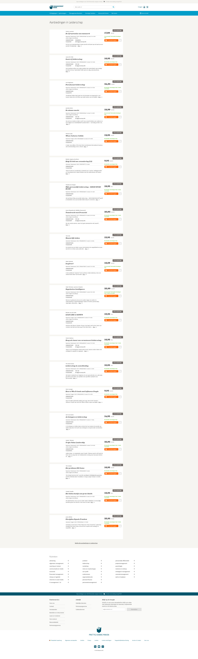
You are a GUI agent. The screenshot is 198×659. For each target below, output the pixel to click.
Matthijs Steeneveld (81, 210)
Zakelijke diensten (81, 603)
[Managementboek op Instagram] (103, 646)
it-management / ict (55, 582)
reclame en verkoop (121, 569)
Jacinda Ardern (69, 108)
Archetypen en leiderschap (76, 417)
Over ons (52, 603)
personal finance (87, 579)
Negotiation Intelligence (75, 289)
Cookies (96, 640)
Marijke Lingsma (70, 159)
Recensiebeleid (54, 622)
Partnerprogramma (55, 625)
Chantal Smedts (69, 491)
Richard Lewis (69, 133)
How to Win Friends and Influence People (82, 391)
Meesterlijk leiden (73, 238)
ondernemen (86, 574)
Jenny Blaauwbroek (70, 210)
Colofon (82, 640)
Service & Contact (136, 640)
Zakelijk (78, 600)
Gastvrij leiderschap (74, 59)
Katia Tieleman (69, 287)
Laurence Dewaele (78, 287)
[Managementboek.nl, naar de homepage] (56, 8)
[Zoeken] (113, 7)
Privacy (89, 640)
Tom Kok (68, 236)
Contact (52, 606)
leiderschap (86, 563)
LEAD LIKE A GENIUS (74, 315)
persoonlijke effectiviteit (122, 560)
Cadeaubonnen (80, 609)
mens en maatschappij (89, 569)
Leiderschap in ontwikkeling (77, 366)
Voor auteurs (53, 619)
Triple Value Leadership (75, 443)
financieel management (56, 574)
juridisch (85, 560)
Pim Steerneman (70, 363)
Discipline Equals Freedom (76, 519)
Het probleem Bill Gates (75, 468)
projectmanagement (121, 563)
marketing (85, 566)
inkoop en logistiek (55, 577)
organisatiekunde (88, 577)
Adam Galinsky (69, 261)
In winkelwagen (112, 40)
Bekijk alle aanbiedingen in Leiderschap (86, 543)
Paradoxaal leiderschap (75, 85)
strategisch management (122, 571)
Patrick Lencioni (70, 31)
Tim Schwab (69, 466)
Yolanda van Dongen (71, 184)
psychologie (118, 566)
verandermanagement (121, 574)
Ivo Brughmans (69, 82)
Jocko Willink (69, 517)
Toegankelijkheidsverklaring (122, 640)
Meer (79, 46)
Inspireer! (70, 264)
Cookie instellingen (106, 640)
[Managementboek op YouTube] (99, 646)
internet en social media (56, 579)
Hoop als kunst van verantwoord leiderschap (83, 340)
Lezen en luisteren (55, 616)
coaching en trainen (55, 566)
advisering (52, 560)
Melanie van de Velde (71, 312)
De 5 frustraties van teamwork (78, 34)
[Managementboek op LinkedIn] (95, 646)
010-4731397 (145, 13)
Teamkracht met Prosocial (76, 213)
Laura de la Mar (69, 57)
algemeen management (56, 563)
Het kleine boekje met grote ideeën (79, 494)
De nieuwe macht (72, 110)
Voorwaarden (53, 609)
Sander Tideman (70, 440)
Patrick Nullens (69, 338)
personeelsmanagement (90, 582)
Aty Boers (76, 159)
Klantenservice (54, 600)
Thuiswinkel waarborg (56, 640)
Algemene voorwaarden (71, 640)
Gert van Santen (70, 415)
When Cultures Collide (74, 136)
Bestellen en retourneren (57, 612)
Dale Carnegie (69, 389)
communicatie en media (56, 569)
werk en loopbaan (120, 577)
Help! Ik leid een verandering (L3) (79, 161)
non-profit (85, 571)
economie (52, 571)
